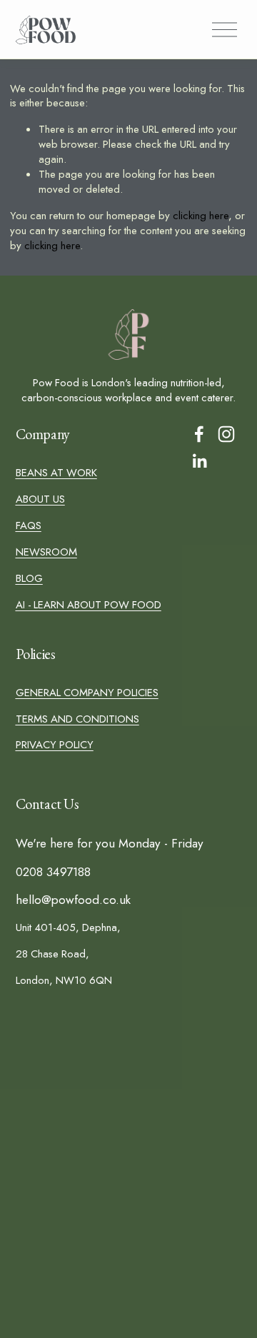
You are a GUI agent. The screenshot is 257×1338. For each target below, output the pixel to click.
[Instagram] (226, 434)
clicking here (200, 215)
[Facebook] (199, 434)
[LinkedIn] (199, 461)
